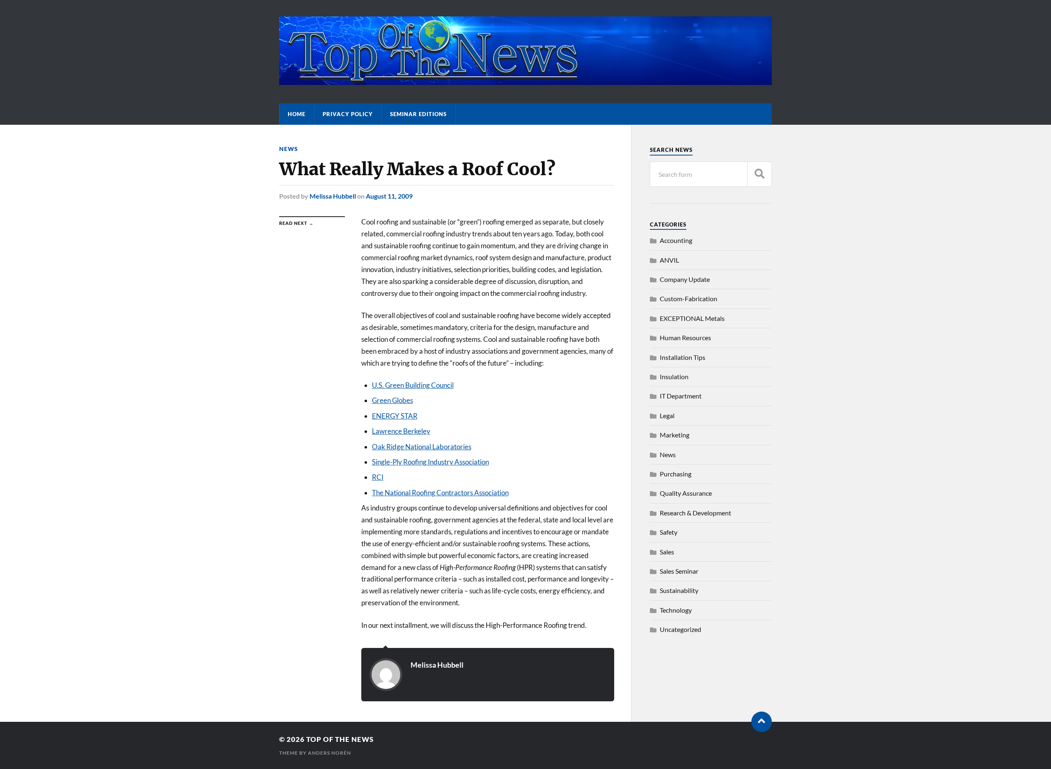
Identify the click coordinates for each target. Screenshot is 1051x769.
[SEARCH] (759, 174)
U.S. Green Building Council (413, 385)
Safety (668, 532)
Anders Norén (329, 753)
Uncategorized (680, 629)
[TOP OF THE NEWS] (525, 81)
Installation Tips (682, 357)
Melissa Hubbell (333, 196)
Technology (676, 610)
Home (296, 114)
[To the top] (761, 722)
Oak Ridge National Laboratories (421, 446)
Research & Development (695, 513)
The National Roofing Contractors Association (440, 492)
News (288, 148)
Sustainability (679, 590)
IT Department (681, 396)
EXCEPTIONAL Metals (692, 318)
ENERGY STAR (395, 416)
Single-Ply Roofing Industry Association (430, 462)
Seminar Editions (418, 114)
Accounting (676, 240)
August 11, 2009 (389, 196)
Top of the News (340, 739)
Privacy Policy (348, 114)
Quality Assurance (686, 493)
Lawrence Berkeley (401, 431)
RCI (377, 477)
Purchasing (675, 474)
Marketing (674, 435)
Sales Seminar (679, 571)
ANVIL (669, 260)
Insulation (674, 376)
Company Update (685, 279)
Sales (667, 552)
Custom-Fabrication (688, 298)
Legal (667, 415)
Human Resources (685, 337)
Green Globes (392, 400)
